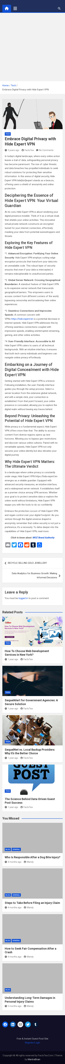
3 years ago (13, 150)
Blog (8, 849)
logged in (23, 598)
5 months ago (14, 1006)
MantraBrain (34, 1059)
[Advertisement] (32, 47)
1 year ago (13, 659)
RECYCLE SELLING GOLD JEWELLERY (27, 563)
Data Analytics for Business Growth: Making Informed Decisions (34, 575)
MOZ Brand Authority (43, 537)
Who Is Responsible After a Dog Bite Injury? (32, 857)
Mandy (30, 862)
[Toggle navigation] (15, 8)
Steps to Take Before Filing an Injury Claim (32, 902)
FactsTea (29, 150)
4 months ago (14, 862)
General (16, 849)
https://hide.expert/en (22, 318)
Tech (8, 134)
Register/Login (32, 1042)
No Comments (46, 150)
